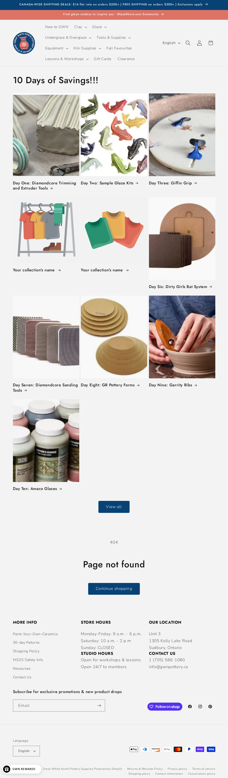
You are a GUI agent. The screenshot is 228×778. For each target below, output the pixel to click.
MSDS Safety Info (28, 659)
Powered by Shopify (108, 769)
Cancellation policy (201, 774)
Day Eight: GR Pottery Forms (108, 385)
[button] (80, 27)
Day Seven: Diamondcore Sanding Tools (45, 388)
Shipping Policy (26, 651)
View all (114, 506)
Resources (22, 668)
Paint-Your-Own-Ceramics (35, 634)
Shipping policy (139, 774)
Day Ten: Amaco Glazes (35, 488)
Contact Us (22, 677)
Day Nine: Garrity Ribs (170, 385)
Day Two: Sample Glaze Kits (107, 183)
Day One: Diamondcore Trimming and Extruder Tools (44, 186)
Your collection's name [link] (34, 270)
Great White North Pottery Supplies (68, 769)
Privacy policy (177, 769)
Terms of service (203, 769)
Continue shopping (114, 588)
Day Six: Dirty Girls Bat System (178, 286)
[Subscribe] (99, 705)
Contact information (169, 774)
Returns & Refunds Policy (145, 769)
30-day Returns (26, 642)
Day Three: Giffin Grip (170, 183)
